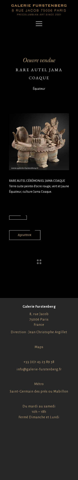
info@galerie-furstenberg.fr (39, 369)
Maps (39, 347)
